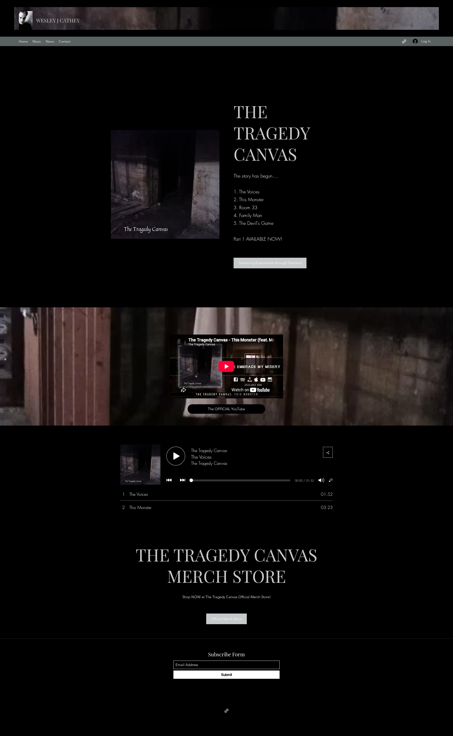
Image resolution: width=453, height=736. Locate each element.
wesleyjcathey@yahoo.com (227, 700)
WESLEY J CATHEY (58, 20)
